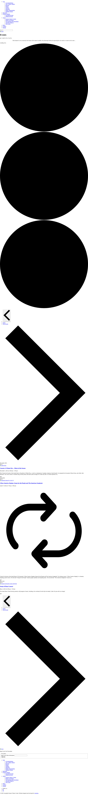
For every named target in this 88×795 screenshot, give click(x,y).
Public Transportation (10, 10)
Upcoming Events (9, 15)
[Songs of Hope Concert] (8, 583)
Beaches (7, 5)
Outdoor (7, 7)
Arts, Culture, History (10, 4)
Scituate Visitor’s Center (11, 19)
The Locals (8, 24)
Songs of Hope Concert (6, 586)
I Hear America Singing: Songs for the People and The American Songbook (21, 483)
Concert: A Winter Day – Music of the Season (13, 468)
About (4, 17)
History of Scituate (10, 20)
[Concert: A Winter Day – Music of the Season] (3, 465)
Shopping (8, 9)
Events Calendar (6, 14)
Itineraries (5, 12)
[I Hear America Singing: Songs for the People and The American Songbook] (7, 480)
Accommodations (9, 3)
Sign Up (3, 756)
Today (4, 322)
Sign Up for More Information (8, 755)
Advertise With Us (10, 22)
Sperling (36, 793)
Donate (4, 27)
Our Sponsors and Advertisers (12, 21)
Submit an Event (9, 16)
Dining (7, 6)
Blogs (4, 25)
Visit (4, 1)
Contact (4, 26)
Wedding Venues (9, 11)
